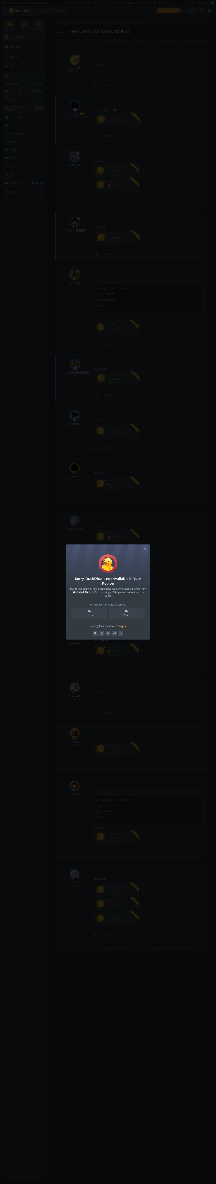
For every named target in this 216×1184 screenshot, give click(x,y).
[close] (145, 549)
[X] (101, 633)
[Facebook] (108, 633)
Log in (122, 626)
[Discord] (120, 633)
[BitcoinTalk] (95, 633)
